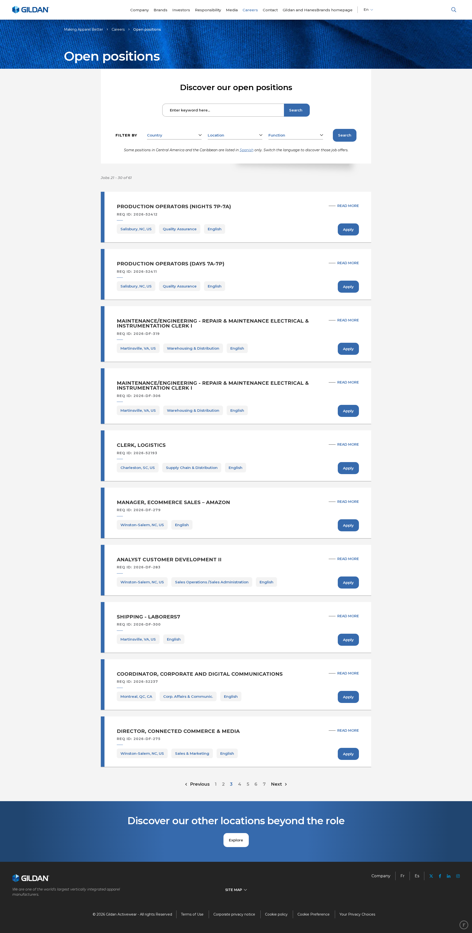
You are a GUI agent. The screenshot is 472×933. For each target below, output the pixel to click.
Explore (236, 840)
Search (295, 110)
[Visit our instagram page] (456, 876)
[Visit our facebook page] (440, 876)
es (417, 876)
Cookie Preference (313, 914)
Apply (348, 229)
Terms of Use (192, 914)
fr (402, 876)
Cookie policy (276, 914)
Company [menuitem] (380, 876)
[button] (453, 9)
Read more (348, 205)
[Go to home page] (30, 12)
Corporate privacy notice (234, 914)
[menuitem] (139, 10)
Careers (118, 29)
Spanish (246, 150)
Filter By (126, 135)
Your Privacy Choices (357, 914)
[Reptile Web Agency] (463, 924)
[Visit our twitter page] (431, 876)
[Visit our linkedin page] (448, 876)
